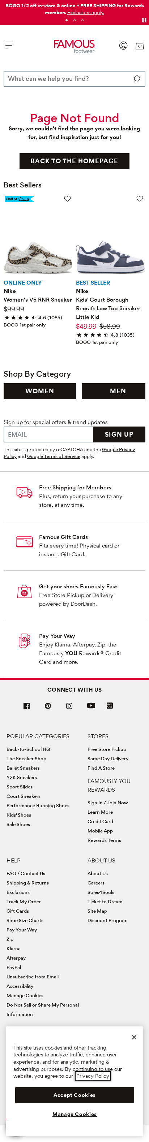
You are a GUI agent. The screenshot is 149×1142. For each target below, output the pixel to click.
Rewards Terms (104, 840)
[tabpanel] (74, 7)
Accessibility (20, 986)
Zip (10, 939)
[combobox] (74, 79)
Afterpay (16, 958)
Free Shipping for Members (75, 487)
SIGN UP (119, 434)
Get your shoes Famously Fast (78, 586)
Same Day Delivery (108, 758)
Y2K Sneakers (22, 777)
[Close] (134, 1037)
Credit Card (100, 821)
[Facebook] (27, 708)
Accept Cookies (75, 1095)
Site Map (97, 911)
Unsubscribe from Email (33, 976)
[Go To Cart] (139, 46)
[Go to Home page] (74, 46)
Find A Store (101, 768)
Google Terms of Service (53, 456)
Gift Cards (18, 911)
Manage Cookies (25, 995)
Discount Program (108, 920)
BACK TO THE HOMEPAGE (74, 161)
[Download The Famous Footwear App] (110, 706)
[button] (85, 12)
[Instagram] (69, 708)
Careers (96, 883)
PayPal (14, 967)
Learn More (100, 812)
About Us (98, 873)
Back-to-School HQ (28, 749)
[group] (40, 391)
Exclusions (18, 892)
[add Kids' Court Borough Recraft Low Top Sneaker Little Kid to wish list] (140, 198)
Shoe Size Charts (25, 920)
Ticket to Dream (105, 901)
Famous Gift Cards (63, 536)
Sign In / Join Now (108, 802)
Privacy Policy (92, 1076)
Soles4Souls (101, 892)
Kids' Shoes (19, 815)
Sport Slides (20, 787)
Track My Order (24, 901)
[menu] (9, 48)
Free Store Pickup (107, 749)
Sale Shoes (18, 824)
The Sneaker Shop (26, 758)
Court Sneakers (24, 796)
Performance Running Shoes (38, 805)
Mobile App (100, 831)
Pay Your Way (57, 635)
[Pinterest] (48, 708)
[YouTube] (91, 708)
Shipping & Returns (28, 883)
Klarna (14, 948)
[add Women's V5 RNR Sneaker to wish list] (67, 198)
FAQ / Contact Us (26, 873)
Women (39, 391)
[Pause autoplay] (144, 20)
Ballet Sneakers (23, 768)
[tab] (66, 20)
